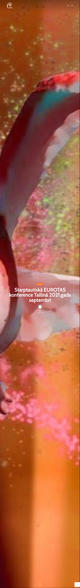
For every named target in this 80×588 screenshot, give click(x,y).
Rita (40, 310)
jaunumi (40, 284)
